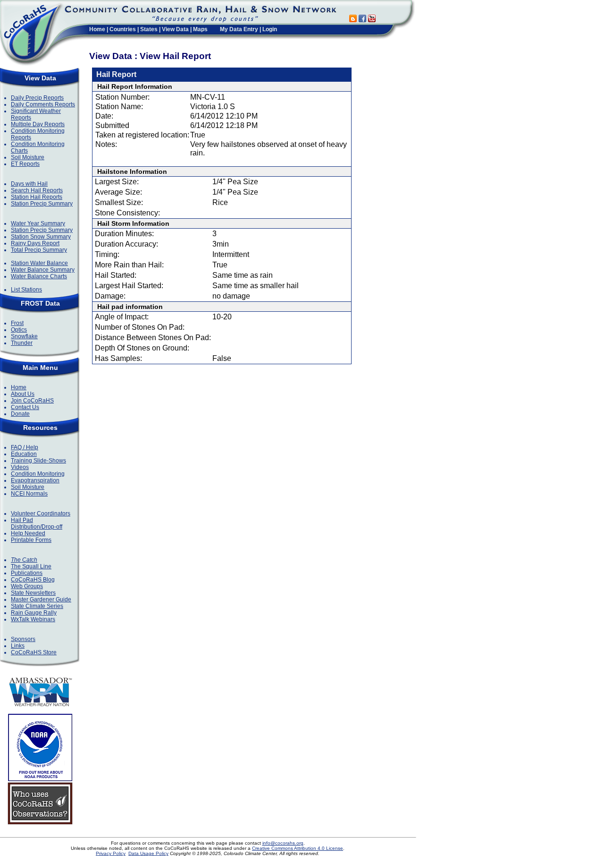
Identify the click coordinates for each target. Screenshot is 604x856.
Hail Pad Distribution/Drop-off (36, 523)
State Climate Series (37, 606)
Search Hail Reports (37, 190)
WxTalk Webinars (33, 619)
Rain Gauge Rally (34, 612)
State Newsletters (33, 593)
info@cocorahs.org (282, 843)
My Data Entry (239, 29)
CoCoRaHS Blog (33, 579)
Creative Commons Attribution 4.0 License (297, 848)
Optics (19, 329)
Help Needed (28, 533)
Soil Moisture (27, 157)
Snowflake (24, 336)
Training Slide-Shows (38, 460)
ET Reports (25, 164)
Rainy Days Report (35, 243)
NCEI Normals (29, 493)
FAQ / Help (24, 447)
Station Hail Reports (36, 197)
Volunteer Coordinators (40, 513)
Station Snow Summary (41, 236)
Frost (17, 323)
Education (24, 454)
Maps (200, 29)
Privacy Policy (111, 853)
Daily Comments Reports (43, 104)
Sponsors (23, 639)
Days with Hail (29, 183)
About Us (22, 394)
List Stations (26, 289)
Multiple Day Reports (38, 124)
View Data (175, 29)
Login (269, 29)
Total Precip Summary (39, 250)
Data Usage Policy (148, 853)
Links (18, 645)
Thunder (22, 343)
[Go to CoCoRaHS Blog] (353, 20)
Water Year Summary (38, 223)
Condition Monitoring (38, 474)
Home (97, 29)
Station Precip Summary (42, 203)
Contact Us (25, 407)
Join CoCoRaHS (32, 400)
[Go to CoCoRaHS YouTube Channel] (372, 20)
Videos (20, 467)
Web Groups (27, 586)
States (149, 29)
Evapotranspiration (35, 480)
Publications (26, 573)
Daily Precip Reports (37, 97)
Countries (122, 29)
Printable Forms (31, 540)
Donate (20, 414)
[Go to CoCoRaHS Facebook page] (362, 20)
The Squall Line (31, 566)
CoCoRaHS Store (34, 652)
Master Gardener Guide (41, 599)
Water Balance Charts (39, 276)
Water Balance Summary (43, 269)
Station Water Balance (39, 263)
